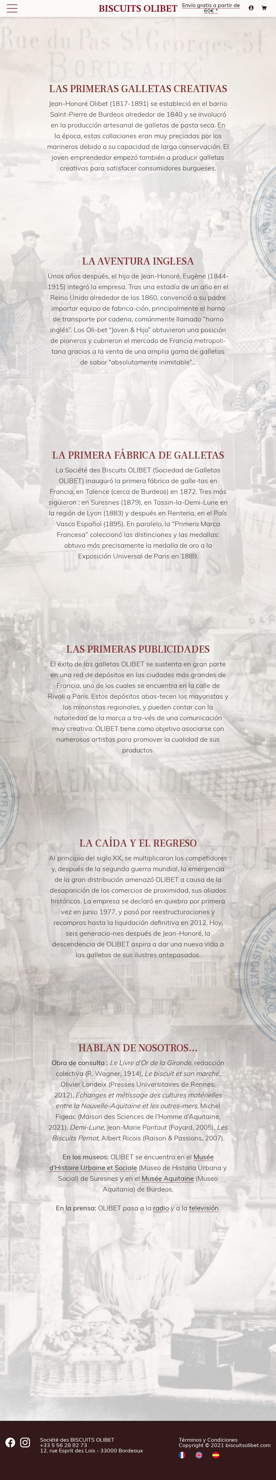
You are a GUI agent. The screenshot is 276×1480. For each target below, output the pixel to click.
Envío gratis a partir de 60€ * (211, 8)
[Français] (182, 1455)
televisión (204, 1208)
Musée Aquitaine (168, 1179)
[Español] (215, 1455)
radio (161, 1208)
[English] (199, 1455)
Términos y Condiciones (208, 1440)
